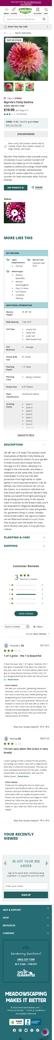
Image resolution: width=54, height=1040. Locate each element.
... (10, 33)
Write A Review (26, 613)
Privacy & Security (15, 1010)
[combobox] (37, 634)
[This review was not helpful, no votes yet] (46, 727)
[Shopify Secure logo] (16, 1022)
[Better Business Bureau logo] (34, 1022)
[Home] (5, 33)
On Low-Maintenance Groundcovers (30, 3)
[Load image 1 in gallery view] (9, 87)
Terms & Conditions (35, 1010)
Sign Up (26, 894)
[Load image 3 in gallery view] (30, 87)
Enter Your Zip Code (14, 125)
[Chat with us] (45, 1032)
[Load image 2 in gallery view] (19, 87)
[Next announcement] (46, 3)
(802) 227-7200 (26, 959)
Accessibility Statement (26, 1013)
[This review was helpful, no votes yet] (41, 727)
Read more (13, 679)
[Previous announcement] (5, 3)
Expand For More (26, 435)
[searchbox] (14, 626)
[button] (6, 11)
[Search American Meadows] (44, 19)
